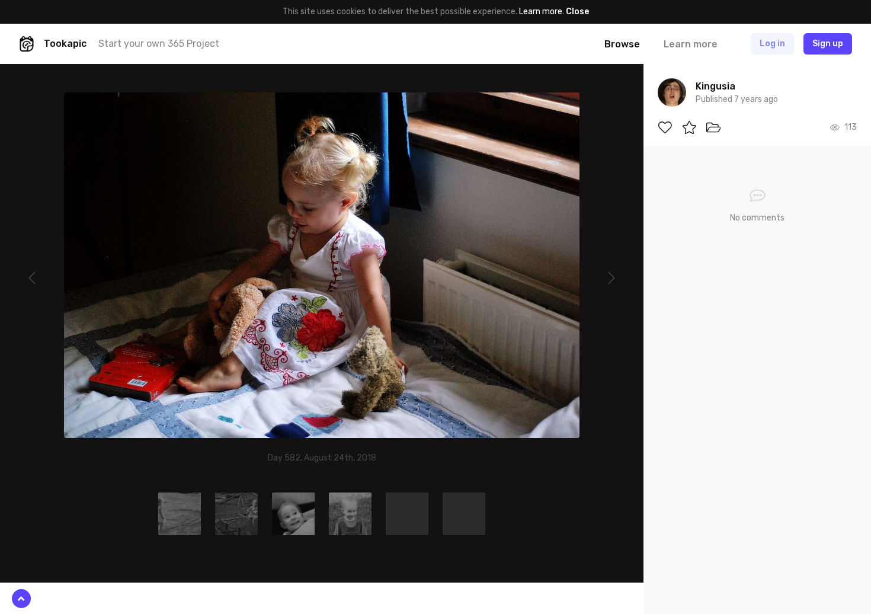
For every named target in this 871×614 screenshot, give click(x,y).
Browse (622, 44)
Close (577, 12)
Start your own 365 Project (158, 43)
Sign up (827, 44)
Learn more (540, 12)
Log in (772, 44)
